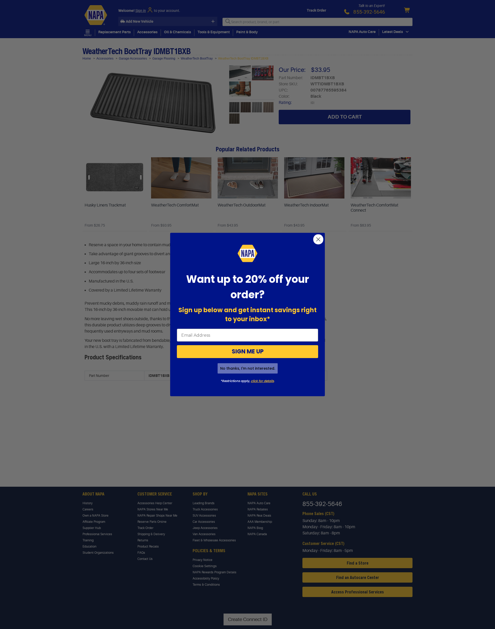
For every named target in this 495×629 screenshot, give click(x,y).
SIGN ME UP (247, 351)
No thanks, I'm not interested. (247, 368)
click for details (262, 381)
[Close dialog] (318, 239)
